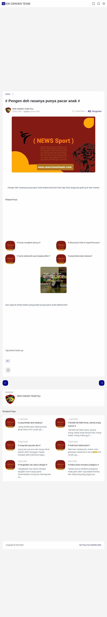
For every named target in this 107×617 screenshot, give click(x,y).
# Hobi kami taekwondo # (79, 445)
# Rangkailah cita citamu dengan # (32, 465)
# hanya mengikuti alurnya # (28, 243)
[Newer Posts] (101, 383)
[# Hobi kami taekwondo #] (60, 450)
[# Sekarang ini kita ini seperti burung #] (61, 250)
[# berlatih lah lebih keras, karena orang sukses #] (60, 427)
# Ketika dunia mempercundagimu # (83, 465)
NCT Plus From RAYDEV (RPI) (90, 545)
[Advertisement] (53, 28)
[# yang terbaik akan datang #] (61, 263)
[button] (94, 111)
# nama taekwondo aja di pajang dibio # (33, 256)
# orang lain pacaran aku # (29, 445)
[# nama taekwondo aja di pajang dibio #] (10, 263)
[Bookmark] (8, 370)
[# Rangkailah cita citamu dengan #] (10, 469)
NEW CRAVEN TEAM (16, 3)
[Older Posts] (5, 383)
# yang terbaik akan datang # (80, 256)
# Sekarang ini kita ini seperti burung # (84, 243)
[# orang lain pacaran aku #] (10, 450)
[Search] (98, 3)
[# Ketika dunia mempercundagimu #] (60, 469)
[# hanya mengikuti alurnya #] (10, 250)
